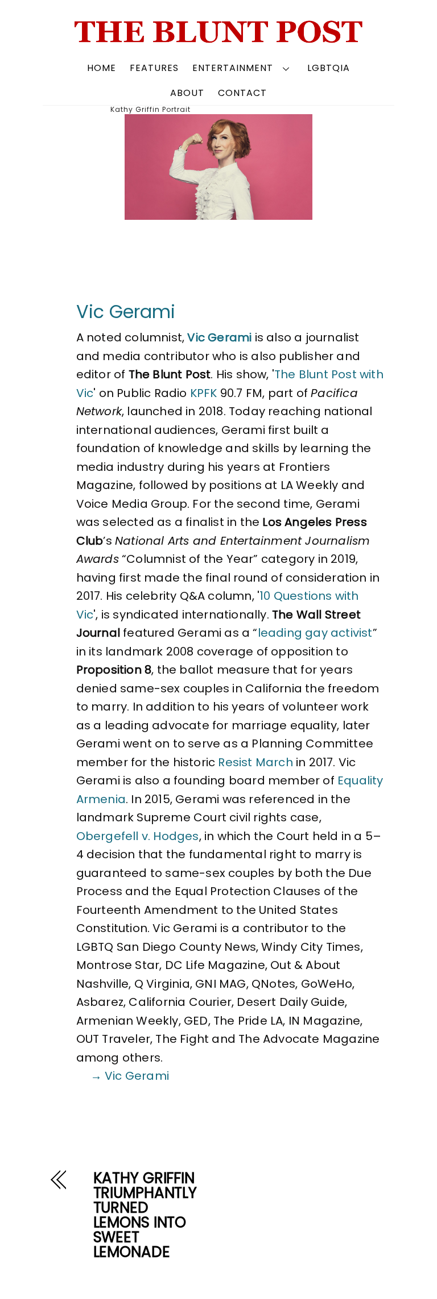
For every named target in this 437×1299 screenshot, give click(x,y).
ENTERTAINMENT (232, 67)
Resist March (255, 762)
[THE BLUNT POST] (218, 38)
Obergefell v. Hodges (137, 836)
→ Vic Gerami (129, 1076)
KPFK (203, 393)
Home (101, 67)
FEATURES (154, 67)
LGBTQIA (328, 67)
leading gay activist (315, 633)
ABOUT (187, 92)
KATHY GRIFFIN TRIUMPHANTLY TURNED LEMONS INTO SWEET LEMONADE (145, 1215)
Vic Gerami (125, 311)
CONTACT (242, 92)
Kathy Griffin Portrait (150, 109)
